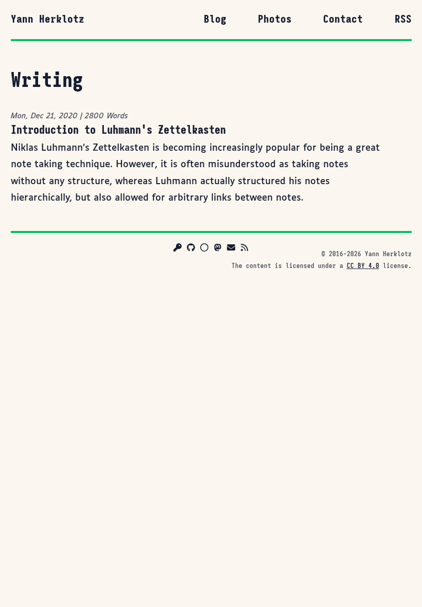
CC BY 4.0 (363, 266)
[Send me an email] (231, 249)
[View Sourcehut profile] (204, 249)
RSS (403, 19)
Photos (275, 19)
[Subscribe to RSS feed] (244, 249)
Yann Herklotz (47, 19)
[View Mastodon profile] (218, 249)
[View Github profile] (191, 249)
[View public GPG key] (177, 249)
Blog (215, 19)
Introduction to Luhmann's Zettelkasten (118, 129)
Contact (343, 19)
